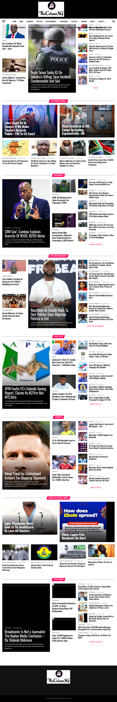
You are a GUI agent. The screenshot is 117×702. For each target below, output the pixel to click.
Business (30, 21)
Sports (92, 21)
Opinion (84, 21)
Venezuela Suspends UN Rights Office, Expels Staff (85, 27)
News (21, 21)
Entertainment (51, 21)
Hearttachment (20, 27)
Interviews (64, 21)
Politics (39, 21)
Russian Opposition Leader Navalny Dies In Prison (46, 27)
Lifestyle (74, 21)
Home (14, 21)
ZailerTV (101, 21)
